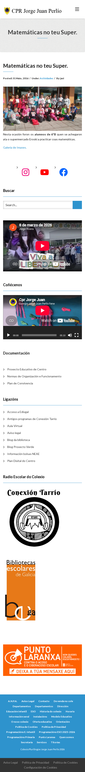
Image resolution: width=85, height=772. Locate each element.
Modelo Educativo (61, 716)
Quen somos (66, 737)
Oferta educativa (42, 721)
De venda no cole (63, 701)
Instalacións (40, 716)
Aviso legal (14, 433)
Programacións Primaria (21, 737)
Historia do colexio (50, 711)
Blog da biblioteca (18, 440)
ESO (33, 711)
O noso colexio (19, 721)
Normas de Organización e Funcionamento (34, 376)
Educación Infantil (16, 711)
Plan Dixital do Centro (21, 461)
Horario (70, 711)
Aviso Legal (27, 701)
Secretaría (27, 742)
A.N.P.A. (12, 701)
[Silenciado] (70, 335)
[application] (42, 317)
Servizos (42, 742)
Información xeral (19, 716)
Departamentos (22, 706)
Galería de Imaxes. (15, 147)
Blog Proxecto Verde (20, 447)
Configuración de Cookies (40, 767)
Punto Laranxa (47, 737)
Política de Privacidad (54, 726)
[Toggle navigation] (77, 9)
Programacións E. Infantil (20, 732)
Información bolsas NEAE (23, 454)
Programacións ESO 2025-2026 (57, 732)
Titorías (55, 742)
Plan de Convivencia (20, 383)
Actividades (46, 78)
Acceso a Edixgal (18, 412)
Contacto (44, 701)
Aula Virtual (14, 426)
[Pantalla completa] (76, 335)
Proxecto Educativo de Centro (26, 369)
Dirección (62, 706)
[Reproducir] (8, 335)
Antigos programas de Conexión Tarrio (32, 419)
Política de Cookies (26, 726)
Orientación (63, 721)
